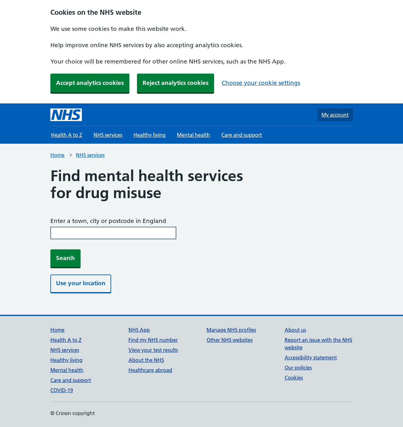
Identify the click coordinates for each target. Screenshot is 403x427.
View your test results (153, 350)
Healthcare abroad (150, 370)
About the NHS (146, 360)
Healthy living (149, 135)
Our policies (298, 367)
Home (57, 155)
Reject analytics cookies (175, 82)
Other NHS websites (230, 340)
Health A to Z (66, 135)
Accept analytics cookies (90, 82)
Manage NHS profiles (231, 330)
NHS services (108, 135)
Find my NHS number (153, 340)
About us (295, 330)
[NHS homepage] (66, 114)
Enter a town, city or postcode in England (108, 221)
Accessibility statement (311, 357)
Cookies (294, 377)
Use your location (80, 283)
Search (65, 258)
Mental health (193, 135)
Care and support (241, 135)
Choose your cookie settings (261, 82)
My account (335, 115)
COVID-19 (61, 390)
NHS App (139, 330)
